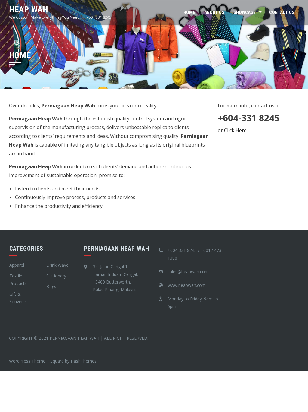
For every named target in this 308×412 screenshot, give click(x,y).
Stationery (56, 276)
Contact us (281, 12)
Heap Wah (28, 9)
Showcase (244, 12)
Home (189, 12)
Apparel (16, 265)
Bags (51, 286)
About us (214, 12)
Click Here (235, 130)
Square (57, 361)
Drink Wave (57, 265)
